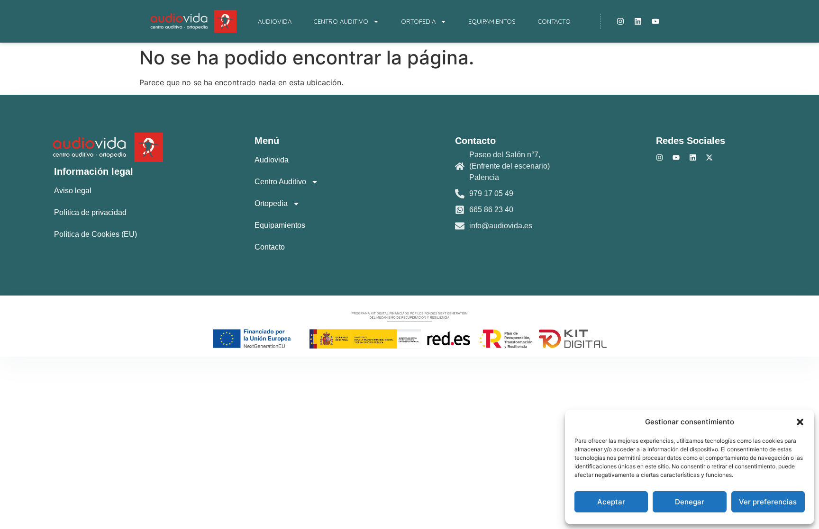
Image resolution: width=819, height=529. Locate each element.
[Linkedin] (638, 21)
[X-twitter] (709, 157)
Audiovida (274, 21)
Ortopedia (418, 21)
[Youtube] (655, 21)
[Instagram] (620, 21)
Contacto (554, 21)
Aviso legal (72, 191)
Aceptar (611, 501)
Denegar (689, 501)
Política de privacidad (90, 212)
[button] (800, 422)
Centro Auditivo (340, 21)
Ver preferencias (768, 501)
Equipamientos (492, 21)
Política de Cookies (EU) (95, 234)
